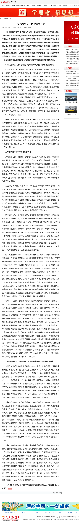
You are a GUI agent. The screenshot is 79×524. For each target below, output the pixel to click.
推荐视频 (69, 91)
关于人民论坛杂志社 (10, 512)
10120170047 (42, 519)
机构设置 (36, 512)
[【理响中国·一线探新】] (71, 94)
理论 (9, 5)
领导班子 (24, 512)
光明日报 (19, 27)
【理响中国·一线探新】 (71, 102)
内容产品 (47, 512)
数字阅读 (51, 5)
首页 (1, 5)
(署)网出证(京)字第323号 (64, 519)
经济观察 (20, 5)
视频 (60, 5)
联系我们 (70, 512)
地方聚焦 (39, 5)
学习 (5, 5)
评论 (56, 5)
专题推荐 (69, 68)
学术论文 (71, 5)
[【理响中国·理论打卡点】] (71, 106)
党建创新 (45, 5)
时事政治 (14, 5)
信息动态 (59, 512)
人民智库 (65, 5)
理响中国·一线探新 (71, 71)
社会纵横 (26, 5)
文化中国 (33, 5)
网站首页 (13, 2)
